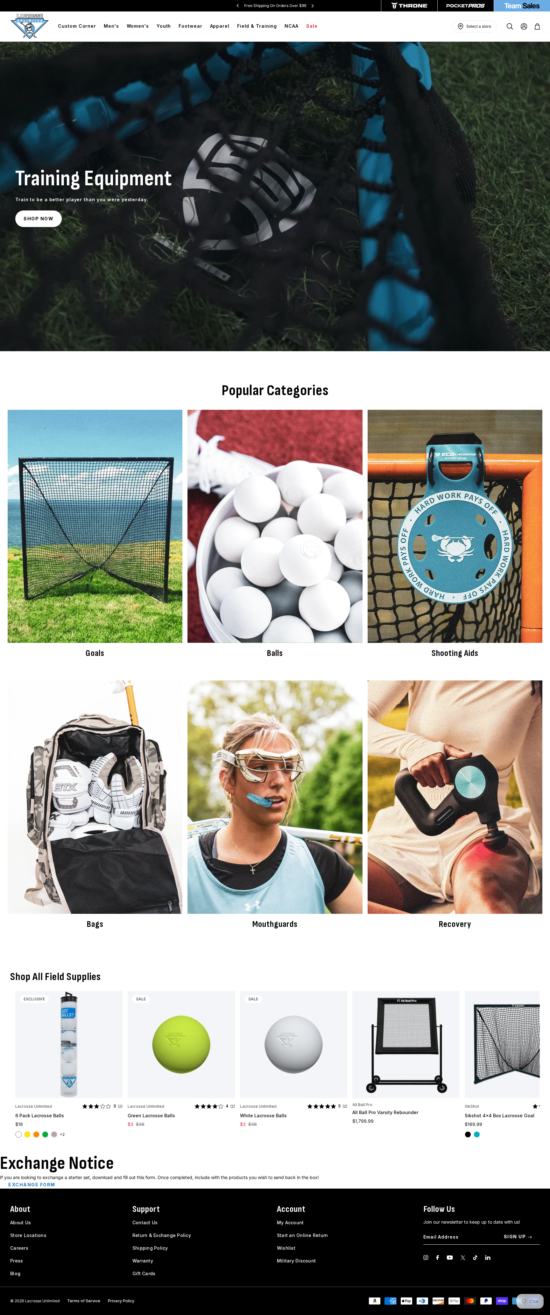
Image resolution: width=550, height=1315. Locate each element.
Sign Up (515, 1236)
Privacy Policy (121, 1300)
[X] (463, 1257)
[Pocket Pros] (465, 6)
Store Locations (28, 1235)
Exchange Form (31, 1184)
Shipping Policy (150, 1248)
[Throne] (409, 6)
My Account (290, 1222)
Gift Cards (144, 1273)
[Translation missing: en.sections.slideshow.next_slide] (312, 5)
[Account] (524, 26)
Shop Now (38, 218)
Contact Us (145, 1222)
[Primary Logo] (29, 26)
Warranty (142, 1260)
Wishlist (286, 1248)
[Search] (510, 26)
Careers (19, 1248)
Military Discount (296, 1260)
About (20, 1209)
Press (16, 1260)
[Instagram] (425, 1257)
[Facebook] (437, 1257)
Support (146, 1209)
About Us (20, 1222)
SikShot (472, 1106)
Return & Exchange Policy (161, 1235)
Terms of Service (83, 1300)
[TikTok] (475, 1257)
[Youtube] (450, 1257)
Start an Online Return (302, 1235)
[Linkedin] (487, 1257)
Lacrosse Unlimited (33, 1106)
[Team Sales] (522, 6)
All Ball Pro (362, 1104)
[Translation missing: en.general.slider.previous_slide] (237, 5)
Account (291, 1209)
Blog (15, 1273)
